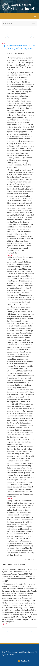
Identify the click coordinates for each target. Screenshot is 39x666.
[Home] (19, 6)
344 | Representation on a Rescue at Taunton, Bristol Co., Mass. (19, 47)
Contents (7, 23)
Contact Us (25, 661)
